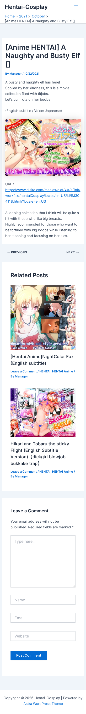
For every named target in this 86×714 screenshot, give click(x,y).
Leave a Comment (24, 371)
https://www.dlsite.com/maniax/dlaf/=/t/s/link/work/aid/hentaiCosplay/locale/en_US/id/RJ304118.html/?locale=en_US (42, 196)
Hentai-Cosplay (26, 6)
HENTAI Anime (62, 371)
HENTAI (44, 371)
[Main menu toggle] (76, 7)
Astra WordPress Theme (43, 704)
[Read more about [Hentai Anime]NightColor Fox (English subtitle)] (43, 317)
